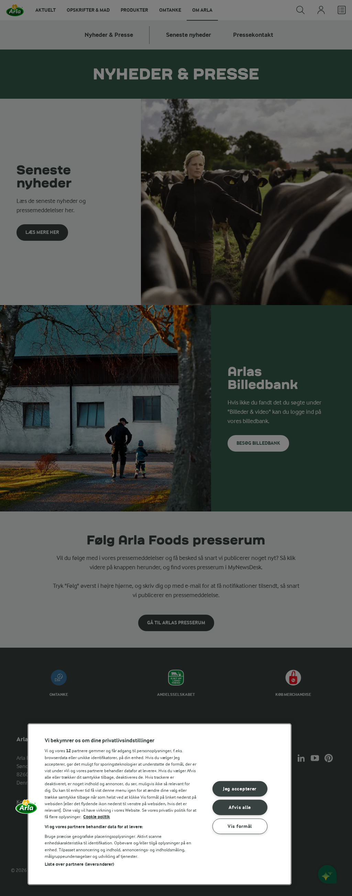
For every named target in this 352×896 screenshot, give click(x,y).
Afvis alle (240, 807)
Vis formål (240, 826)
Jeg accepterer (239, 789)
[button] (26, 809)
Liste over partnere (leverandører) (79, 864)
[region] (160, 804)
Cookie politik (96, 816)
